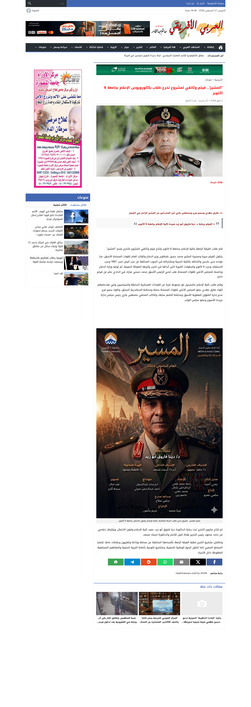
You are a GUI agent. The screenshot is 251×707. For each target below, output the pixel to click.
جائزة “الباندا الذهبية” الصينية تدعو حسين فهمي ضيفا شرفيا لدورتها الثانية (202, 622)
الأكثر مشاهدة (78, 205)
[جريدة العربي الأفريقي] (187, 28)
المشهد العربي (191, 47)
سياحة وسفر (60, 47)
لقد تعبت (58, 273)
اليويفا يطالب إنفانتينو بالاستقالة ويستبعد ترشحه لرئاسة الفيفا (46, 260)
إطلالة (210, 47)
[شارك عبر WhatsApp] (165, 562)
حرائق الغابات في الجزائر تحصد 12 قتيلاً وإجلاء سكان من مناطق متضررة (45, 246)
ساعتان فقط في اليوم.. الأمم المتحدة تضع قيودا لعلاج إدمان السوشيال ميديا (47, 215)
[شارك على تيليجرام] (132, 562)
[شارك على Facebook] (214, 562)
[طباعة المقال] (116, 562)
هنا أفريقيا (170, 47)
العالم (153, 47)
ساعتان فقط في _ (195, 55)
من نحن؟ (190, 3)
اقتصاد (78, 47)
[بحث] (30, 3)
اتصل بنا (201, 3)
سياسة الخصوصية (215, 3)
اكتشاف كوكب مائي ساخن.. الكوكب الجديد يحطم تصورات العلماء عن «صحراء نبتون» (48, 231)
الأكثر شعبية (60, 205)
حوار (126, 47)
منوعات (42, 47)
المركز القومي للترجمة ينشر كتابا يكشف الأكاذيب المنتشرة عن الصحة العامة (160, 622)
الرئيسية (220, 47)
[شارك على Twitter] (198, 562)
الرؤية (113, 47)
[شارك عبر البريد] (182, 562)
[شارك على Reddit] (149, 562)
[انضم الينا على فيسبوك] (28, 10)
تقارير (139, 47)
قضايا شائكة (96, 47)
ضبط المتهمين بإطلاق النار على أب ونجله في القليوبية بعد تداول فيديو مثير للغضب (117, 622)
